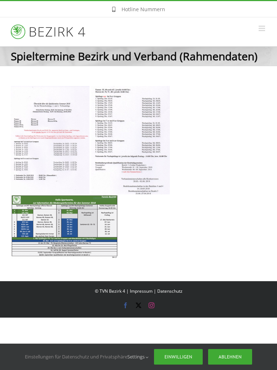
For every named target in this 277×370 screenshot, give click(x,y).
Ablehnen (230, 357)
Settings (136, 356)
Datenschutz (170, 291)
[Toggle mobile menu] (262, 28)
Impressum (141, 291)
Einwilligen (178, 357)
